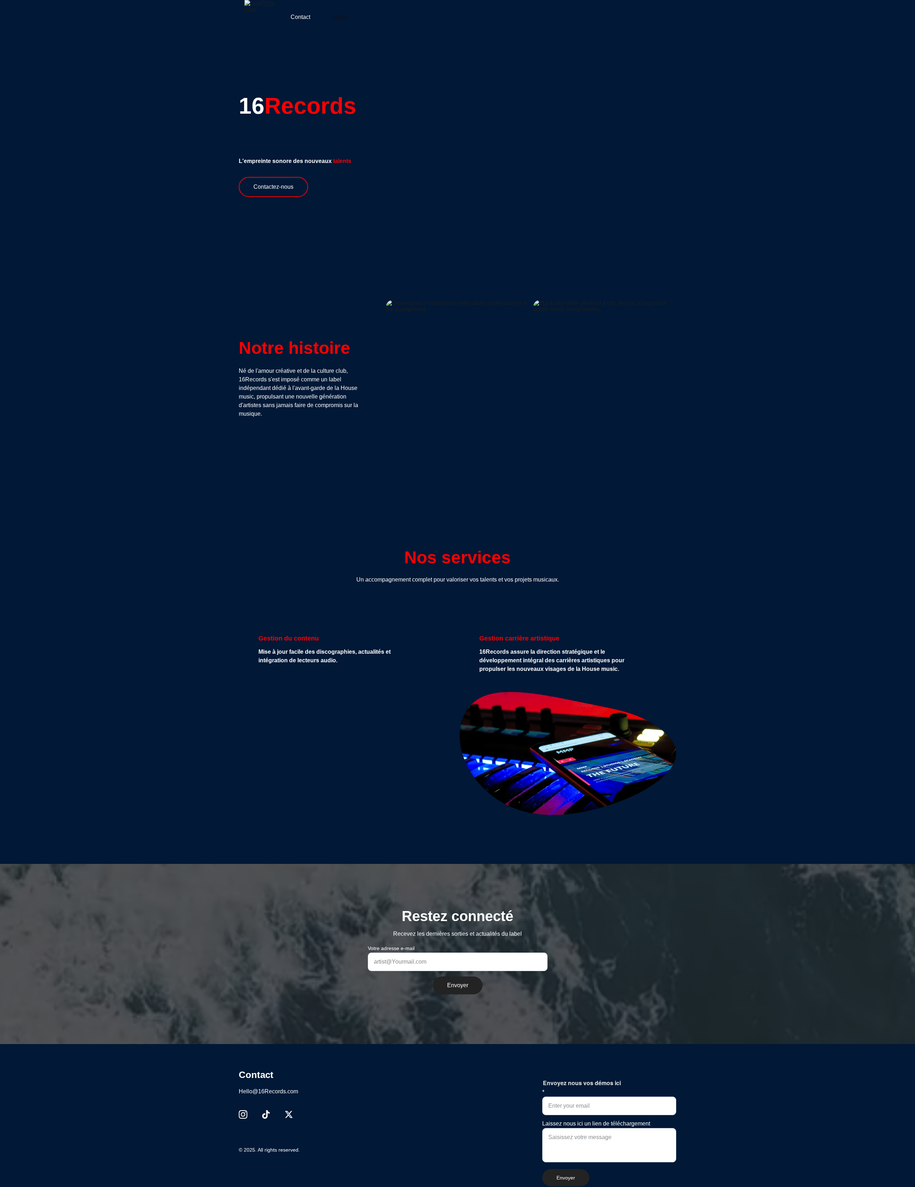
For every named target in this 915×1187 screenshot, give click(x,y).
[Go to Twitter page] (289, 1114)
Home (340, 17)
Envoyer (457, 985)
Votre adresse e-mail (391, 948)
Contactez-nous (273, 187)
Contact (300, 17)
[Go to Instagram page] (243, 1114)
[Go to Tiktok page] (266, 1114)
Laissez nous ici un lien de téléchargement (596, 1124)
